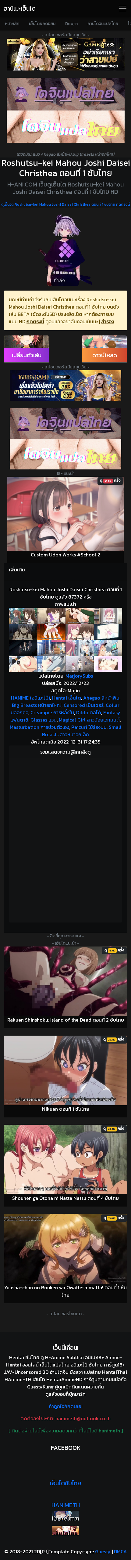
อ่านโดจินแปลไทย (102, 23)
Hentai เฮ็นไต (66, 697)
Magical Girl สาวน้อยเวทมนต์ (89, 719)
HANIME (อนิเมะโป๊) (30, 697)
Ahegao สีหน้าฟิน (101, 697)
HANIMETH (65, 1505)
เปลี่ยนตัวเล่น (26, 355)
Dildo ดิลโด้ (88, 712)
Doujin (71, 23)
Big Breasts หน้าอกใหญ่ (37, 705)
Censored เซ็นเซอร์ (84, 705)
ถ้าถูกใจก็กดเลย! (66, 1406)
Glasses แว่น (43, 719)
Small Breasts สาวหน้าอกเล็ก (82, 730)
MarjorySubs (79, 675)
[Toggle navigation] (122, 8)
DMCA (120, 1551)
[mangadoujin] (65, 126)
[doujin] (65, 94)
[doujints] (65, 454)
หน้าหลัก (12, 23)
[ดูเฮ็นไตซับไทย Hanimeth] (65, 1530)
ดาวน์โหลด (104, 355)
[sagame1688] (65, 385)
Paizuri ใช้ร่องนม (89, 727)
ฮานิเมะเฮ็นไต (20, 8)
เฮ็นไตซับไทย (65, 1483)
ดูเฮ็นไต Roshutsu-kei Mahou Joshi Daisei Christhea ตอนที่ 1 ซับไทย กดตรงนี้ (65, 204)
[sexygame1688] (65, 54)
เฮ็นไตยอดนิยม (42, 23)
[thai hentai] (65, 423)
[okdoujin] (65, 1516)
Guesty (103, 1551)
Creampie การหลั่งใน (52, 712)
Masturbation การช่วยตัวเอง (39, 727)
